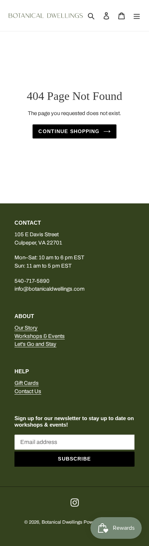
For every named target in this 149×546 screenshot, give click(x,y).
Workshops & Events (39, 336)
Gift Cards (26, 383)
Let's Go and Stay (35, 344)
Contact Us (27, 391)
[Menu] (136, 15)
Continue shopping (68, 131)
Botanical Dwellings (62, 522)
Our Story (26, 328)
